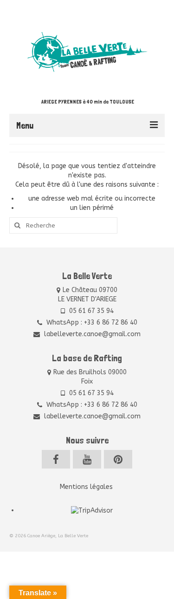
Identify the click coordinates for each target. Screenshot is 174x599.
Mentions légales (87, 487)
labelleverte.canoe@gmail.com (91, 334)
